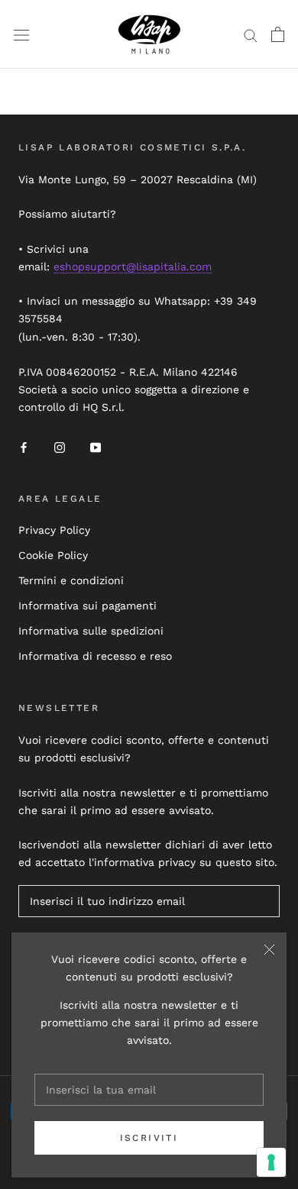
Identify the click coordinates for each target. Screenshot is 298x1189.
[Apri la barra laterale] (21, 34)
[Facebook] (23, 446)
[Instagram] (59, 446)
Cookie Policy (53, 555)
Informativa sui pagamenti (87, 605)
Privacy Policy (54, 530)
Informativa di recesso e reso (95, 656)
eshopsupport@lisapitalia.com (132, 266)
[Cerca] (251, 34)
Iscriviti (149, 1137)
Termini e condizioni (71, 580)
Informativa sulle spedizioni (91, 631)
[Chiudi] (269, 949)
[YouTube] (95, 446)
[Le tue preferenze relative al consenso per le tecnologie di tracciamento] (271, 1162)
